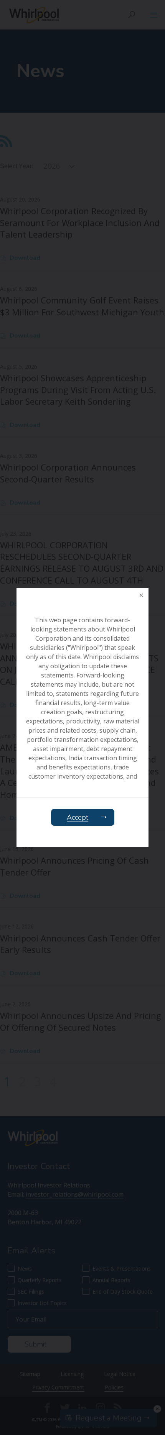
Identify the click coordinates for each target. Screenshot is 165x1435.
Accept (77, 817)
